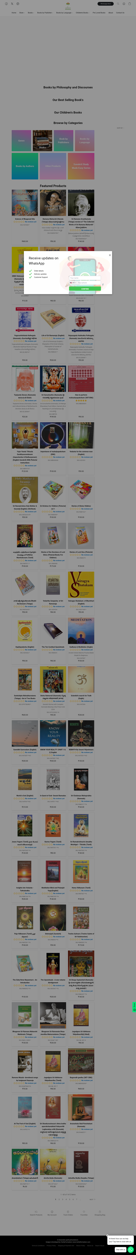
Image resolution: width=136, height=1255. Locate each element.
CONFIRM (85, 289)
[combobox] (74, 283)
